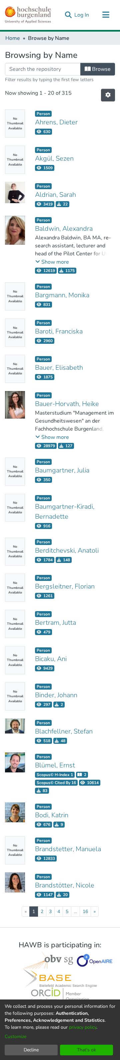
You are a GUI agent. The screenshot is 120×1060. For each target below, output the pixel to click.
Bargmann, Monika (62, 295)
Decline (31, 1050)
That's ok (86, 1050)
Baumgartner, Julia (62, 470)
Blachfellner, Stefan (64, 731)
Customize (15, 1036)
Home (12, 38)
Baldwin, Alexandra (64, 228)
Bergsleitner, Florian (65, 586)
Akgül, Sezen (54, 158)
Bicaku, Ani (51, 658)
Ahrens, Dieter (56, 122)
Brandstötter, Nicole (64, 885)
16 (85, 911)
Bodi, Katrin (51, 815)
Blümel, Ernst (55, 765)
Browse (101, 69)
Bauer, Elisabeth (59, 367)
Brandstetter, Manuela (68, 849)
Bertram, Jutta (55, 622)
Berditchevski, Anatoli (67, 550)
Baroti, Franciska (59, 331)
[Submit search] (68, 15)
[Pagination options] (108, 95)
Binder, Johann (56, 695)
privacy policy (82, 1027)
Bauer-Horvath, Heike (67, 403)
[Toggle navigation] (105, 15)
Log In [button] (82, 15)
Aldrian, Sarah (55, 194)
